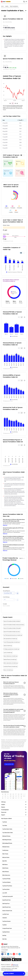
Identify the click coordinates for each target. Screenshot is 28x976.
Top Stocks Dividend (6, 882)
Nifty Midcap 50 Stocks (6, 839)
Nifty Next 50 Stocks (6, 836)
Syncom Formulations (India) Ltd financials (12, 628)
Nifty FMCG (4, 861)
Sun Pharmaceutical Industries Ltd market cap (13, 635)
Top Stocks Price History (7, 885)
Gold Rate (4, 935)
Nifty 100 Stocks (5, 871)
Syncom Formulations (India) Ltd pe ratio (12, 631)
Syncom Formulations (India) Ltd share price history (14, 624)
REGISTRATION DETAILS (6, 968)
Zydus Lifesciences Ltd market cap (10, 656)
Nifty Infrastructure (6, 875)
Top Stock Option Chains (7, 829)
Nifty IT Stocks (5, 853)
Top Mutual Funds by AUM (7, 896)
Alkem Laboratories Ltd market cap (11, 663)
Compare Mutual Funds (7, 928)
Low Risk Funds (5, 914)
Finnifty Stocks (5, 850)
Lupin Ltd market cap (8, 652)
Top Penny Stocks (5, 889)
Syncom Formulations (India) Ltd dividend (12, 621)
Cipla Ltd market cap (8, 645)
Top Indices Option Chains (7, 832)
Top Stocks (4, 821)
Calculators (4, 917)
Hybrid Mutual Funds (6, 907)
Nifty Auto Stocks (5, 857)
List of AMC (4, 892)
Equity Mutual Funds (6, 900)
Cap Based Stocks (6, 931)
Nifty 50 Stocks (5, 868)
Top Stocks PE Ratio (6, 878)
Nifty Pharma (4, 864)
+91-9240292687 (4, 949)
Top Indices (4, 825)
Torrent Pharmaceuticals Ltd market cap (12, 642)
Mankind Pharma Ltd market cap (10, 659)
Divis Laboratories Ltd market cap (10, 638)
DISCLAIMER (14, 968)
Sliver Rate (4, 939)
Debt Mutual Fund (5, 903)
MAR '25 (21, 558)
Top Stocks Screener (6, 921)
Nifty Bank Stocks (5, 846)
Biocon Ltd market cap (8, 670)
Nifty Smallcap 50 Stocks (7, 843)
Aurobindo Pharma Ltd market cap (10, 666)
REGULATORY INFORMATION (7, 970)
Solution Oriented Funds (7, 910)
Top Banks (4, 924)
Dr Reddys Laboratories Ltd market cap (11, 649)
